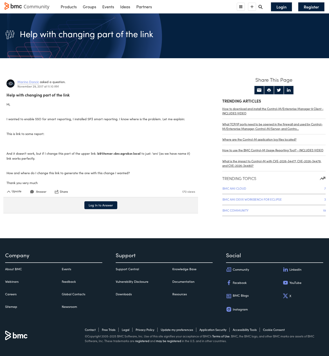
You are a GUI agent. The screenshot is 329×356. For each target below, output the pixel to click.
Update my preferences (177, 330)
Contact (90, 330)
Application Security (212, 330)
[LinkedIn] (288, 90)
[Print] (269, 90)
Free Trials (108, 330)
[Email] (259, 90)
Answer (41, 191)
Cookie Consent (274, 330)
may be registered (168, 341)
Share (64, 192)
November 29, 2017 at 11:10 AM (38, 86)
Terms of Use (221, 336)
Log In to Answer (101, 205)
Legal (125, 330)
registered (142, 341)
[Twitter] (279, 90)
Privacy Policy (145, 330)
